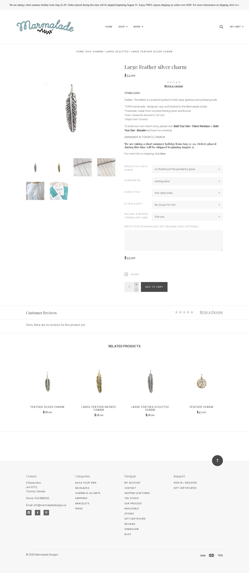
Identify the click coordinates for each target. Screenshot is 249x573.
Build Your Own (85, 483)
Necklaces (82, 488)
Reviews (129, 524)
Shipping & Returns (137, 493)
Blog (127, 534)
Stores (129, 513)
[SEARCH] (222, 26)
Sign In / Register (185, 483)
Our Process (133, 503)
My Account (132, 483)
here (237, 5)
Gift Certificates (185, 488)
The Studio (131, 498)
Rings (79, 508)
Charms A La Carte (87, 493)
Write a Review (211, 312)
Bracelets (82, 503)
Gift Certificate (135, 519)
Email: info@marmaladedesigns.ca (46, 505)
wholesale (131, 508)
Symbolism (131, 529)
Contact (130, 488)
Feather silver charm (48, 407)
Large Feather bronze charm (98, 409)
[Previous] (36, 106)
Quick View (47, 383)
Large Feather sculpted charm (150, 409)
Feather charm (201, 407)
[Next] (105, 106)
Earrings (81, 498)
